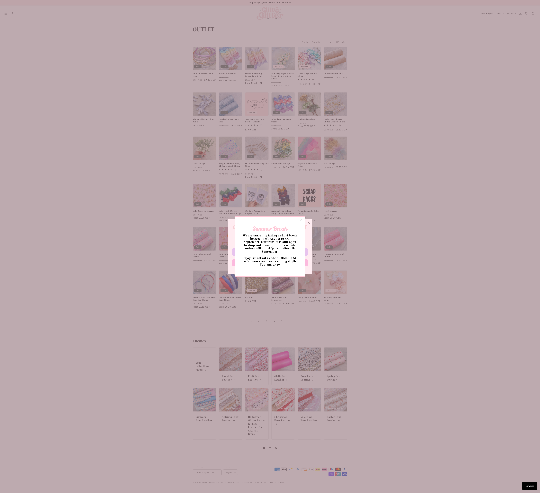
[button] (301, 220)
